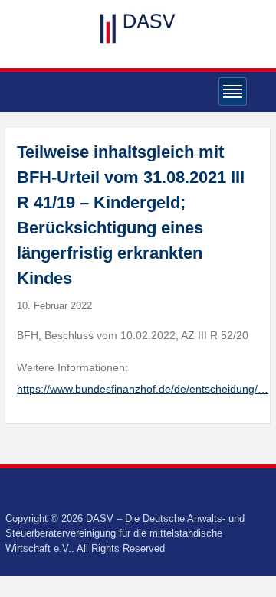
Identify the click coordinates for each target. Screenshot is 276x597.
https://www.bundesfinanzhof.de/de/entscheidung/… (142, 389)
